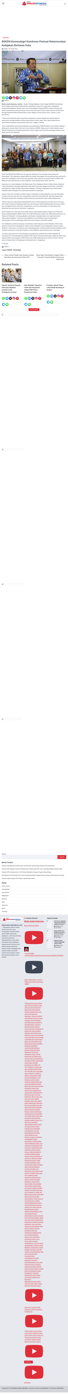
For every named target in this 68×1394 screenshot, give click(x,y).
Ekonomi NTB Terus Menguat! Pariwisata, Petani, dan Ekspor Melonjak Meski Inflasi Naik (60, 1093)
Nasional (6, 37)
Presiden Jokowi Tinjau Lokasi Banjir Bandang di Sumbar (44, 457)
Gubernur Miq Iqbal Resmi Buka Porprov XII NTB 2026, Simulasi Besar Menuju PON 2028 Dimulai (28, 1025)
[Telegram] (20, 96)
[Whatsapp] (3, 96)
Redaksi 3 (58, 1085)
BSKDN (9, 250)
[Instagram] (13, 96)
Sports (3, 1067)
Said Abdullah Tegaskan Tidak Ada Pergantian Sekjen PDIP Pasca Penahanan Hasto (18, 287)
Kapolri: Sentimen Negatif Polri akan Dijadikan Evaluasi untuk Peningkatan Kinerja (6, 287)
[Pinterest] (17, 96)
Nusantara (5, 1064)
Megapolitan (5, 1054)
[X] (10, 96)
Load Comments (34, 468)
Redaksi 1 (6, 49)
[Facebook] (6, 96)
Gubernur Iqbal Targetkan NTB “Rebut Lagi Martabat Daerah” (18, 1037)
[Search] (65, 4)
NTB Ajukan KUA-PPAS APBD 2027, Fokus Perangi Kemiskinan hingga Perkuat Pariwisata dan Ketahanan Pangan (33, 1034)
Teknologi (4, 1070)
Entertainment (6, 1048)
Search (4, 1013)
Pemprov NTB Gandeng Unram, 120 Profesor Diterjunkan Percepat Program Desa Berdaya (26, 1031)
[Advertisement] (34, 19)
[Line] (24, 96)
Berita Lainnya (6, 1045)
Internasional (5, 1051)
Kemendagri (17, 250)
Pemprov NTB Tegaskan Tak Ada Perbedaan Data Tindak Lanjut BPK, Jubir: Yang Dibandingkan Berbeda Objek (32, 1028)
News (3, 1061)
